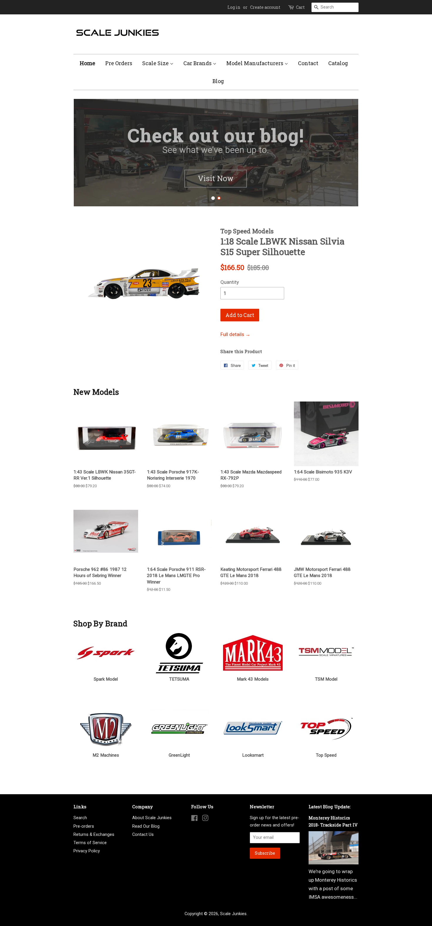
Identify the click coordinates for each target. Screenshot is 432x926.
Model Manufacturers (255, 63)
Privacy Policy (86, 851)
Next (346, 152)
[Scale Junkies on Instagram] (205, 819)
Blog (218, 81)
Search (80, 817)
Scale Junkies (233, 913)
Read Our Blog (146, 826)
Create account (265, 7)
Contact (308, 63)
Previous (86, 152)
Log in (233, 7)
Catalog (338, 63)
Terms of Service (90, 842)
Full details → (235, 334)
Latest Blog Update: (330, 806)
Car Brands (198, 63)
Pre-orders (83, 826)
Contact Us (143, 834)
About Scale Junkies (152, 817)
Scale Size (156, 63)
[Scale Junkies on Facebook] (194, 819)
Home (87, 63)
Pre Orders (118, 63)
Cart (300, 7)
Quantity (229, 282)
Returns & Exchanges (93, 834)
